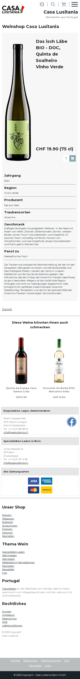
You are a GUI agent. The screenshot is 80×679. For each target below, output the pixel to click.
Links (48, 665)
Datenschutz (9, 618)
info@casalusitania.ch (15, 432)
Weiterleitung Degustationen (18, 562)
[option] (21, 367)
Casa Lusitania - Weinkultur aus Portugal (13, 9)
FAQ (4, 572)
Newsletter (8, 569)
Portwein (7, 529)
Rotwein (7, 515)
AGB (4, 621)
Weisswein (8, 518)
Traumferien (9, 588)
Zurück (7, 309)
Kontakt (6, 611)
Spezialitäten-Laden (13, 551)
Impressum (8, 614)
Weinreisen (8, 558)
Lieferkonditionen (12, 625)
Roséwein (7, 522)
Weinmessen (9, 555)
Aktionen (7, 532)
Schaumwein (9, 525)
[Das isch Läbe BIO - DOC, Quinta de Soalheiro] (18, 102)
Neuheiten (8, 536)
